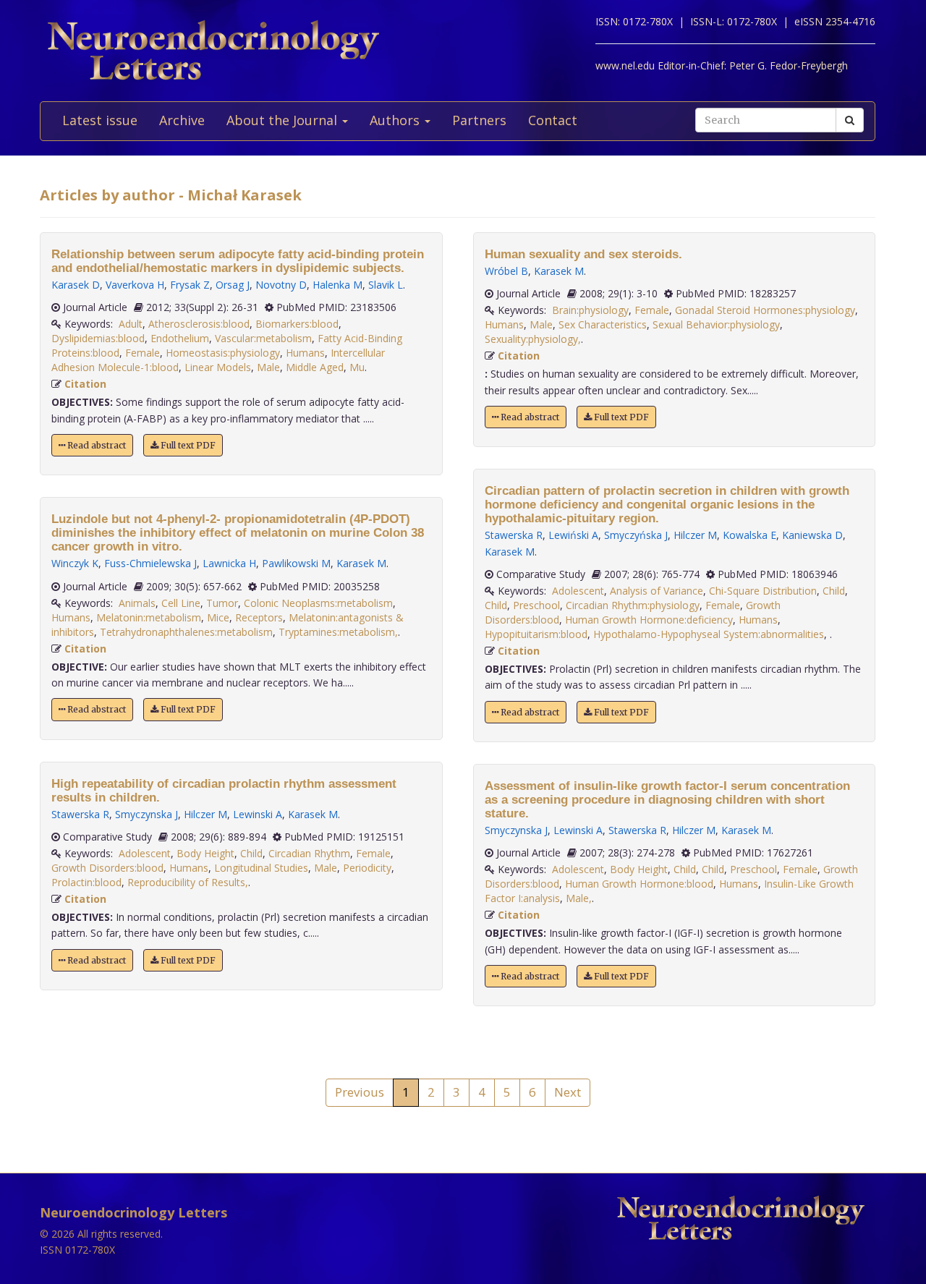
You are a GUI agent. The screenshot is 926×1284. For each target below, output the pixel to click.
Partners (479, 120)
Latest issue (99, 120)
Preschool (536, 605)
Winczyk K (74, 563)
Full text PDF (187, 445)
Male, (579, 898)
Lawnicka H (229, 563)
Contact (552, 120)
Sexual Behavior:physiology (716, 324)
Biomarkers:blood (297, 324)
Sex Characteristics (602, 324)
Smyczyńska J (636, 535)
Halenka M (337, 285)
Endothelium (179, 338)
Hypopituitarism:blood (536, 634)
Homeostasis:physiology (223, 353)
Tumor (222, 603)
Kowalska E (749, 535)
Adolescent (145, 853)
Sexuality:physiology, (533, 339)
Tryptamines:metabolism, (338, 632)
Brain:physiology (590, 310)
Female (142, 353)
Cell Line (180, 603)
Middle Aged (315, 367)
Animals (137, 603)
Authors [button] (396, 120)
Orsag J (233, 285)
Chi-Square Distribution (763, 591)
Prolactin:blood (86, 882)
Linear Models (217, 367)
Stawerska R (80, 814)
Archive (182, 120)
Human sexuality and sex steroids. (583, 254)
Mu (357, 367)
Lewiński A (573, 535)
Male (268, 367)
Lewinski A (257, 814)
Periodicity (367, 868)
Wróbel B (506, 271)
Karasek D (75, 285)
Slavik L (385, 285)
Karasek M (361, 563)
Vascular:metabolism (263, 338)
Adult (131, 324)
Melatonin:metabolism (148, 617)
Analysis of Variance (656, 591)
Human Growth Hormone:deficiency (649, 619)
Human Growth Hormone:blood (639, 883)
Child (251, 853)
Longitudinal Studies (261, 868)
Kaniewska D (812, 535)
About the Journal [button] (283, 120)
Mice (218, 617)
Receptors (259, 617)
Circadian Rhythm (309, 853)
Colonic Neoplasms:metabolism (318, 603)
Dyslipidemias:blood (98, 338)
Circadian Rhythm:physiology (633, 605)
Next (567, 1092)
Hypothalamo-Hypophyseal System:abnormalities (708, 634)
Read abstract (95, 445)
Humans (305, 353)
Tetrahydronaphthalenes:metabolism (186, 632)
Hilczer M (205, 814)
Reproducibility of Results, (187, 882)
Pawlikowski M (296, 563)
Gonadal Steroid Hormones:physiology (765, 310)
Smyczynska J (146, 814)
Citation (85, 384)
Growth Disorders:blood (107, 868)
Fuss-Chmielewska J (150, 563)
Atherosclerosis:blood (199, 324)
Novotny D (281, 285)
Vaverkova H (135, 285)
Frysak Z (190, 285)
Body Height (205, 853)
